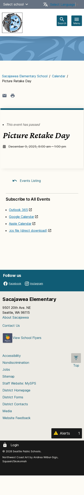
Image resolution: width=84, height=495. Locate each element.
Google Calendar (21, 217)
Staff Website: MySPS (19, 383)
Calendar (58, 76)
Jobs (6, 369)
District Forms (12, 397)
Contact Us (11, 325)
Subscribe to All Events (28, 199)
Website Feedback (16, 418)
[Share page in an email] (4, 95)
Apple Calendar (20, 224)
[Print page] (12, 95)
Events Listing (30, 181)
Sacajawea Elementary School (25, 76)
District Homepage (16, 390)
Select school (13, 4)
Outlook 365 (18, 210)
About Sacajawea (15, 317)
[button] (26, 4)
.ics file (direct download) (28, 230)
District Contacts (15, 404)
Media (7, 411)
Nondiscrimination (15, 363)
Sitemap (8, 376)
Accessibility (11, 356)
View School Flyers (27, 338)
